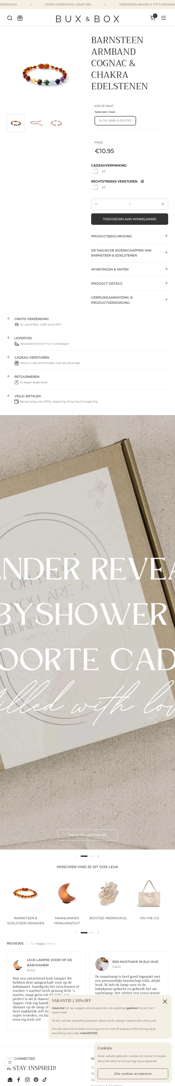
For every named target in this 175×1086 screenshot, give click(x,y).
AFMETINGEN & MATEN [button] (110, 269)
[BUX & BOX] (87, 18)
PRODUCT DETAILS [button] (106, 283)
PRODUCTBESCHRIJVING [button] (111, 236)
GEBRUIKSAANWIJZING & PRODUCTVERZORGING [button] (112, 300)
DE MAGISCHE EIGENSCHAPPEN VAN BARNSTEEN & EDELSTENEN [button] (121, 252)
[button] (10, 18)
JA (104, 171)
